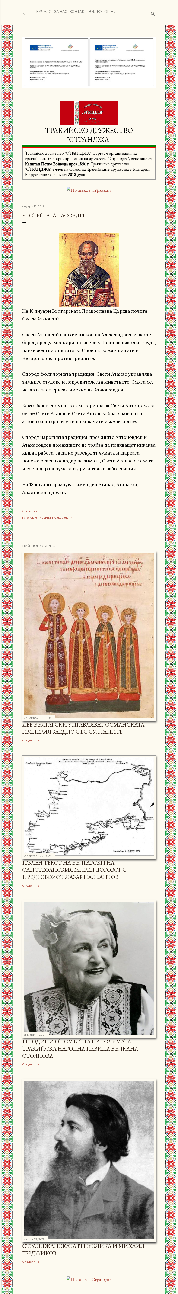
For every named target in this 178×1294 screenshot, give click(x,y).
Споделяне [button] (30, 511)
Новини (45, 517)
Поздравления (63, 517)
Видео (95, 12)
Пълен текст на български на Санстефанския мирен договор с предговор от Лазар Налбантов (74, 870)
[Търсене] (153, 12)
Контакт (78, 12)
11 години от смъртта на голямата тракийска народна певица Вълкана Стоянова (80, 1048)
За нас (60, 12)
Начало (44, 12)
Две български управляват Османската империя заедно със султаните (83, 728)
